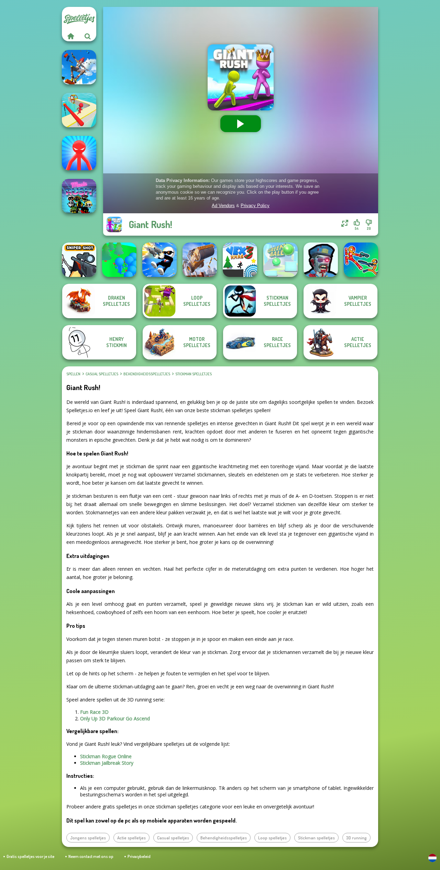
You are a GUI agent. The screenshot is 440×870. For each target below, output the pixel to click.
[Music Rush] (79, 196)
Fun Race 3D (94, 712)
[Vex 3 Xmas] (240, 260)
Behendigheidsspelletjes (146, 374)
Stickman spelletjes (193, 374)
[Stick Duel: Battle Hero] (361, 260)
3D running (356, 837)
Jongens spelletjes (88, 837)
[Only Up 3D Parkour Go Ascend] (79, 67)
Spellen (73, 374)
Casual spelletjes (102, 374)
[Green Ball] (280, 260)
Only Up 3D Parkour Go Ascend (115, 718)
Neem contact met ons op (90, 856)
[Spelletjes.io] (70, 36)
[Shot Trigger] (159, 260)
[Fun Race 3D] (79, 110)
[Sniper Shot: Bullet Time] (79, 260)
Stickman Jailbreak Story (106, 763)
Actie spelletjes (131, 837)
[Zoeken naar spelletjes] (87, 36)
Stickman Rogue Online (106, 756)
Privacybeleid (139, 856)
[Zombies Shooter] (321, 260)
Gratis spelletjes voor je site (30, 856)
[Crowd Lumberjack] (119, 260)
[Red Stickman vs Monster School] (79, 153)
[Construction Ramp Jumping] (200, 260)
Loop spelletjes (272, 837)
